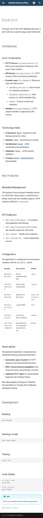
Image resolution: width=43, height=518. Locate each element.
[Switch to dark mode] (34, 2)
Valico (17, 151)
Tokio (16, 140)
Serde (20, 144)
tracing (16, 158)
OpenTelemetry (27, 158)
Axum (24, 32)
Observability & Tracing (15, 382)
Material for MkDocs (16, 515)
